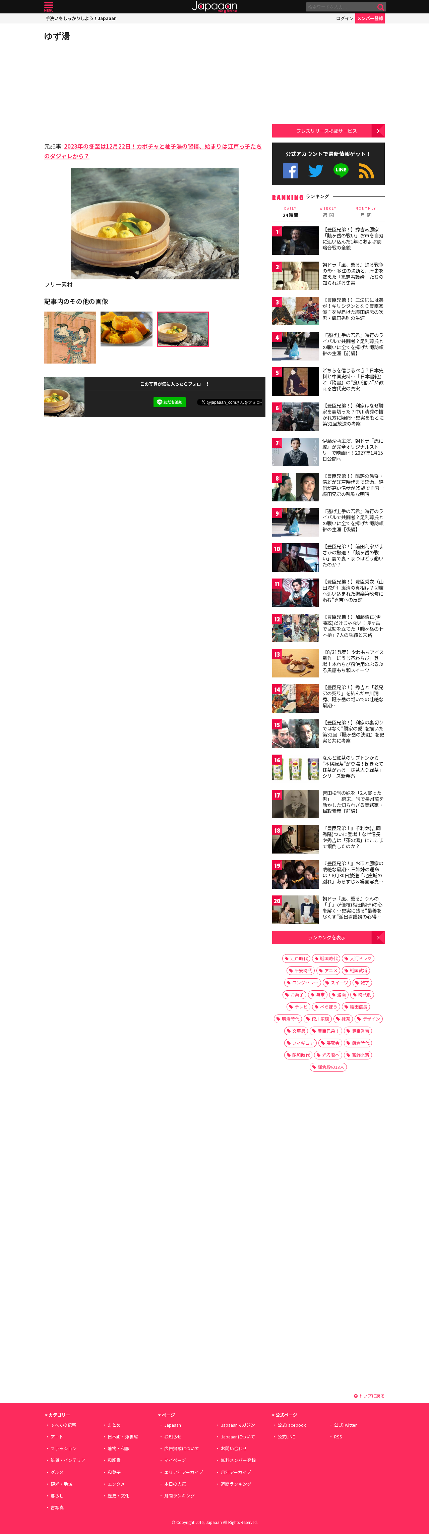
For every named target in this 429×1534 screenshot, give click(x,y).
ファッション (64, 1448)
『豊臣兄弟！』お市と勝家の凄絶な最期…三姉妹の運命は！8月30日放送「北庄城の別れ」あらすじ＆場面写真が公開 (352, 875)
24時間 (291, 212)
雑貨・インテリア (68, 1460)
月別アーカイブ (236, 1472)
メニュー (48, 7)
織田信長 (358, 1006)
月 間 (366, 212)
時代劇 (364, 994)
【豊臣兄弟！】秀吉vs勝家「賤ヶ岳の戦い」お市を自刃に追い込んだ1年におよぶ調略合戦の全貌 (352, 238)
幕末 (320, 994)
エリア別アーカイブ (183, 1472)
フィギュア (303, 1043)
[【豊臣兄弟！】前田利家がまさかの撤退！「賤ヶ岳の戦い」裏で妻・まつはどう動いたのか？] (295, 558)
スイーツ (339, 982)
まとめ (114, 1425)
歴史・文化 (118, 1495)
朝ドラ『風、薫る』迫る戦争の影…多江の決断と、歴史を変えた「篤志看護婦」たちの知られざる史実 (352, 273)
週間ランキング (236, 1484)
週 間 (328, 212)
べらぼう (329, 1006)
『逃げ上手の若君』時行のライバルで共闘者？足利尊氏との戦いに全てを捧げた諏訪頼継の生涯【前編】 (352, 344)
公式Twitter (316, 170)
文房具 (298, 1031)
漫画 (341, 994)
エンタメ (116, 1484)
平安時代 (303, 970)
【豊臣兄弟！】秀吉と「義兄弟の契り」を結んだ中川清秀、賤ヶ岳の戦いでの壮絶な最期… (352, 696)
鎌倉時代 (360, 1043)
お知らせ (173, 1436)
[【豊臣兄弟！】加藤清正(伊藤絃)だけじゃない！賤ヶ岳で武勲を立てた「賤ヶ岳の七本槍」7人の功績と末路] (295, 629)
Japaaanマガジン (238, 1425)
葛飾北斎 (360, 1055)
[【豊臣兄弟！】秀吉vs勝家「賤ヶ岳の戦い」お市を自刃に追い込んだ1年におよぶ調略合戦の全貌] (295, 241)
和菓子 (114, 1472)
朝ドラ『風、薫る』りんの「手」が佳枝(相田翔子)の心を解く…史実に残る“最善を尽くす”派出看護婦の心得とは (352, 910)
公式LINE (341, 170)
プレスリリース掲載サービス (326, 130)
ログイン (345, 18)
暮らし (57, 1495)
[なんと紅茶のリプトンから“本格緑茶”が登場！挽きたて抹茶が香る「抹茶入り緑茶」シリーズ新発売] (295, 770)
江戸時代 (299, 958)
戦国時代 (329, 958)
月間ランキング (179, 1495)
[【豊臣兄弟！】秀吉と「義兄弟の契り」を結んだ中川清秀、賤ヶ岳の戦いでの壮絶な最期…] (295, 699)
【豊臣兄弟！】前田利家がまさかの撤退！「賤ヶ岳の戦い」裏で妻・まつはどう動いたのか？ (352, 555)
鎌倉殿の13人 (331, 1067)
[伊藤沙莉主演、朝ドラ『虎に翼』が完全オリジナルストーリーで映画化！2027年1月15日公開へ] (295, 453)
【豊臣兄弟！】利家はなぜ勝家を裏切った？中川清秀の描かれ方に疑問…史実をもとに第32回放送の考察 (353, 414)
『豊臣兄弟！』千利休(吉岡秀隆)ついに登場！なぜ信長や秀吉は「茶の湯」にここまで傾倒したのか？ (352, 837)
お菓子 (297, 994)
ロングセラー (305, 982)
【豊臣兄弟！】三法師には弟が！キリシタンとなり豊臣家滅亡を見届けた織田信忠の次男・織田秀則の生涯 (352, 308)
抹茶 (346, 1019)
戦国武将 (358, 970)
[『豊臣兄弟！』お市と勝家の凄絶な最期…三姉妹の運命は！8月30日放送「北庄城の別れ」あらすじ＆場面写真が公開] (295, 875)
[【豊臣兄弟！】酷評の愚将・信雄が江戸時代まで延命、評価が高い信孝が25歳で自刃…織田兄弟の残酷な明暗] (295, 488)
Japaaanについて (238, 1436)
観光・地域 (61, 1484)
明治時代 (290, 1019)
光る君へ (331, 1055)
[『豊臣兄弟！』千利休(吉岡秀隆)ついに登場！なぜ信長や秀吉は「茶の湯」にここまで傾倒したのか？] (295, 840)
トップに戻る (371, 1395)
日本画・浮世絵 (123, 1436)
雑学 (365, 982)
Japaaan (214, 7)
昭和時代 (301, 1055)
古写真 (57, 1507)
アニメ (331, 970)
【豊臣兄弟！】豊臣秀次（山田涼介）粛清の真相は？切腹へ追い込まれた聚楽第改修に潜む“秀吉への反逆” (352, 590)
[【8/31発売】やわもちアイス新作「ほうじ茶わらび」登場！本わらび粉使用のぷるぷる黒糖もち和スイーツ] (295, 664)
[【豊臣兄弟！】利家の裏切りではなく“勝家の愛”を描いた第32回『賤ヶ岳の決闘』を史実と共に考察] (295, 734)
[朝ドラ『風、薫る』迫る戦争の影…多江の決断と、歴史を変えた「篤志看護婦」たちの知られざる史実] (295, 277)
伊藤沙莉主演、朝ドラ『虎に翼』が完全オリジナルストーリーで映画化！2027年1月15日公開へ (352, 449)
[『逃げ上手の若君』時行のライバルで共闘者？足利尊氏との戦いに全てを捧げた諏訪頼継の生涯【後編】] (295, 523)
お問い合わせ (234, 1448)
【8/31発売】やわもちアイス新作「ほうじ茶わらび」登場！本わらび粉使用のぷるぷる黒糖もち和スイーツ (353, 660)
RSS (366, 170)
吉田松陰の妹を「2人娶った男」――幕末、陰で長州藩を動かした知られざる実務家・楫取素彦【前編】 (353, 801)
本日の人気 (175, 1484)
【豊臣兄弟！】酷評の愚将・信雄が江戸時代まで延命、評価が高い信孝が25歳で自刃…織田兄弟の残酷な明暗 (353, 484)
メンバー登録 (370, 18)
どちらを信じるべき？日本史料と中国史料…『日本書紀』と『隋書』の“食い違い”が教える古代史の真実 (353, 379)
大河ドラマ (361, 958)
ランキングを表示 (327, 937)
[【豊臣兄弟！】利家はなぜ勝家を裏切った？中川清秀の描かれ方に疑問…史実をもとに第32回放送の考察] (295, 417)
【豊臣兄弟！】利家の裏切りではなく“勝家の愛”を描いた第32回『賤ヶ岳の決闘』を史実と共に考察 (353, 731)
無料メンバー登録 (238, 1460)
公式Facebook (290, 170)
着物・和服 (118, 1448)
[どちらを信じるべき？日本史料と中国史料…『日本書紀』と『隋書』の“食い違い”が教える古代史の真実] (295, 382)
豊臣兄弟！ (329, 1031)
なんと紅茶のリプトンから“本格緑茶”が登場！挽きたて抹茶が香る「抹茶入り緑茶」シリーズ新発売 (352, 766)
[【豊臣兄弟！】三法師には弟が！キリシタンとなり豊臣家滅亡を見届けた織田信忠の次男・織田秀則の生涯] (295, 312)
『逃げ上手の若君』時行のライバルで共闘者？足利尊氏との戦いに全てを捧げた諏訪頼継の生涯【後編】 (352, 520)
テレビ (301, 1006)
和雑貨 (114, 1460)
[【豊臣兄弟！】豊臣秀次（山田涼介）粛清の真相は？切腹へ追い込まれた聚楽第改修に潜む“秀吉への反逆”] (295, 594)
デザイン (371, 1019)
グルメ (57, 1472)
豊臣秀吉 (360, 1031)
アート (57, 1436)
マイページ (175, 1460)
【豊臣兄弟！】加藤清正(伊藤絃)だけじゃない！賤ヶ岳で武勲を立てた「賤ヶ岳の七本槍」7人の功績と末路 (352, 625)
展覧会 (333, 1043)
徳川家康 (320, 1019)
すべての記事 (63, 1425)
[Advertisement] (99, 90)
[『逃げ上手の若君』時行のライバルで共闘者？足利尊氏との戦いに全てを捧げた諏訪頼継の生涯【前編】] (295, 347)
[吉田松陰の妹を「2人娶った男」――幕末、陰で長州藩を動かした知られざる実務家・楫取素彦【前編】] (295, 805)
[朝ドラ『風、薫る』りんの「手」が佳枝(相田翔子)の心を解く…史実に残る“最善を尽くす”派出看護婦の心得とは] (295, 910)
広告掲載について (181, 1448)
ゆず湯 (57, 36)
